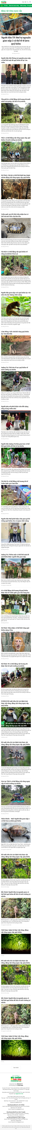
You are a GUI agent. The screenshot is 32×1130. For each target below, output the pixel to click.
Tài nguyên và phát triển (6, 585)
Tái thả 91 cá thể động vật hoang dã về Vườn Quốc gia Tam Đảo (14, 482)
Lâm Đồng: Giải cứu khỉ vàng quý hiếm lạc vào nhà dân (15, 333)
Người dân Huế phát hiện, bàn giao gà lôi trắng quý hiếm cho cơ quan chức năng (15, 520)
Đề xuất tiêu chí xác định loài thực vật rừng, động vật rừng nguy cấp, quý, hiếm (15, 743)
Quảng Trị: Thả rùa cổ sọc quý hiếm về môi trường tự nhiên (14, 369)
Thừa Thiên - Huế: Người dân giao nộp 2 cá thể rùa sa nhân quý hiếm (15, 820)
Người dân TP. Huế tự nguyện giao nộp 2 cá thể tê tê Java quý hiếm (16, 40)
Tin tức (6, 5)
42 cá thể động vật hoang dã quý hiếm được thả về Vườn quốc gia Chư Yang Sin (15, 592)
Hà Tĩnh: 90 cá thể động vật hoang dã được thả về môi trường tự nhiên (14, 665)
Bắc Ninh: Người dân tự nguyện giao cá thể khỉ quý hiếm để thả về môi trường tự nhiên (15, 894)
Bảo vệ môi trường (5, 886)
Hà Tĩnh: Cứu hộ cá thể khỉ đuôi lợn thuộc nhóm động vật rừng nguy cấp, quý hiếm (15, 176)
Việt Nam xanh (4, 737)
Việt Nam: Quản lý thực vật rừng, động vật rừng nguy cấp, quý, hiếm (14, 931)
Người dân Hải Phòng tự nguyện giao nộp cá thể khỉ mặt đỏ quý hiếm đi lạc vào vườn (16, 60)
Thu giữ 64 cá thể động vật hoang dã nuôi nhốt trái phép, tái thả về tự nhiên (15, 100)
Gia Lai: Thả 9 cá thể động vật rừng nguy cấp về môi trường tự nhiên (15, 782)
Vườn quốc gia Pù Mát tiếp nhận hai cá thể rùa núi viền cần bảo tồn (14, 215)
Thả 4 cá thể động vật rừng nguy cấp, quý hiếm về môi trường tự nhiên (15, 139)
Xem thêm (16, 1067)
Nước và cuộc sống (14, 5)
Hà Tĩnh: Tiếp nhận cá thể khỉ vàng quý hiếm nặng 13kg (15, 629)
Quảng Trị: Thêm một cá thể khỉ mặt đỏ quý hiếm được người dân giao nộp (15, 556)
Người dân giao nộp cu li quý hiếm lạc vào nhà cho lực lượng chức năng (16, 294)
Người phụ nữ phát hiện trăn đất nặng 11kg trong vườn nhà (14, 407)
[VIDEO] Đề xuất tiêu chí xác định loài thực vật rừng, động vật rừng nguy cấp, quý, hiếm (15, 703)
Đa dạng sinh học (16, 53)
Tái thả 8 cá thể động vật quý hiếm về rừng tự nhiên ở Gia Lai (14, 253)
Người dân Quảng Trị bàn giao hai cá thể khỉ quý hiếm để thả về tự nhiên (15, 445)
